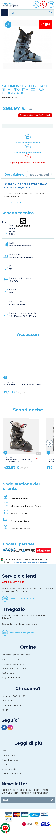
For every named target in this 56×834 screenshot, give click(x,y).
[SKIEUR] (27, 550)
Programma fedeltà (11, 677)
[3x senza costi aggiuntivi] (34, 814)
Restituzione (7, 673)
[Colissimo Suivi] (36, 824)
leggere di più (14, 203)
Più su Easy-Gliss (9, 760)
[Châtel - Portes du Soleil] (11, 550)
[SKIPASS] (43, 550)
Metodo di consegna (12, 659)
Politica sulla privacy (11, 705)
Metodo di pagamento (13, 664)
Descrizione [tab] (14, 174)
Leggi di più (28, 743)
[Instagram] (10, 728)
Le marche (6, 764)
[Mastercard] (17, 814)
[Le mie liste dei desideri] (43, 6)
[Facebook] (4, 728)
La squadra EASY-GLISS (13, 696)
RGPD (4, 709)
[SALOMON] (23, 222)
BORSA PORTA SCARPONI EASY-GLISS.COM (24, 383)
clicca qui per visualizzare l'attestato (30, 562)
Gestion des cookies (11, 773)
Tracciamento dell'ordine (13, 668)
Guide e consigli (9, 755)
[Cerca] (50, 13)
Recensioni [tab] (39, 175)
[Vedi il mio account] (36, 5)
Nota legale (7, 700)
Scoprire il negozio (22, 632)
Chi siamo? (28, 688)
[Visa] (8, 814)
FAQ (3, 750)
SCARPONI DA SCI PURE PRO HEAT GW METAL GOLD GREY (18, 460)
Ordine (28, 647)
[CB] (25, 814)
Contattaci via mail (22, 598)
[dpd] (27, 824)
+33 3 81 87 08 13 (13, 582)
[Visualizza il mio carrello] (51, 5)
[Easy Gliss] (10, 4)
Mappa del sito (8, 769)
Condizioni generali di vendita (15, 654)
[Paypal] (44, 814)
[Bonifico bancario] (8, 819)
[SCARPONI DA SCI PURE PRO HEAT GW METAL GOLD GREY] (21, 436)
